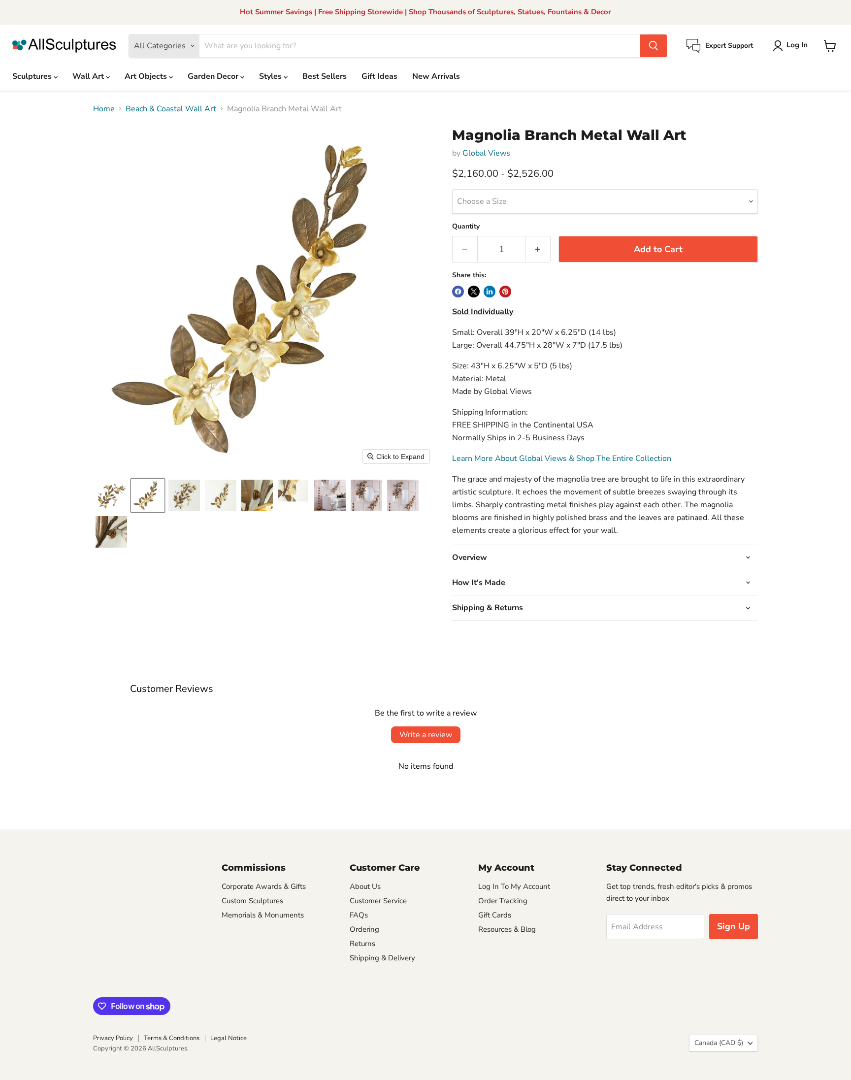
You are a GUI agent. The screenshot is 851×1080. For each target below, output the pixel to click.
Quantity (466, 226)
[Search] (653, 45)
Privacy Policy (113, 1038)
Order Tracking (502, 901)
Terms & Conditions (171, 1038)
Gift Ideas (379, 76)
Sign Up (733, 926)
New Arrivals (436, 76)
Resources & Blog (507, 929)
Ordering (364, 929)
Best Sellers (324, 76)
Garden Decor (214, 76)
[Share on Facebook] (458, 291)
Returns (362, 944)
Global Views (486, 153)
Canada (718, 1042)
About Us (365, 886)
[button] (792, 46)
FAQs (359, 915)
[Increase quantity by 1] (538, 249)
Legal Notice (228, 1038)
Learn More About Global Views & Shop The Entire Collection (561, 458)
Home (104, 108)
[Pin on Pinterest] (505, 291)
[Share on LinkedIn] (489, 291)
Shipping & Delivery (382, 958)
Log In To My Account (514, 886)
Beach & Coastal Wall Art (171, 108)
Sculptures (33, 76)
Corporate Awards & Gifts (264, 886)
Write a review (425, 734)
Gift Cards (494, 915)
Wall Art (89, 76)
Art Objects (147, 76)
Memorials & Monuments (263, 915)
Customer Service (378, 901)
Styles (271, 76)
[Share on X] (474, 291)
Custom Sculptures (252, 901)
